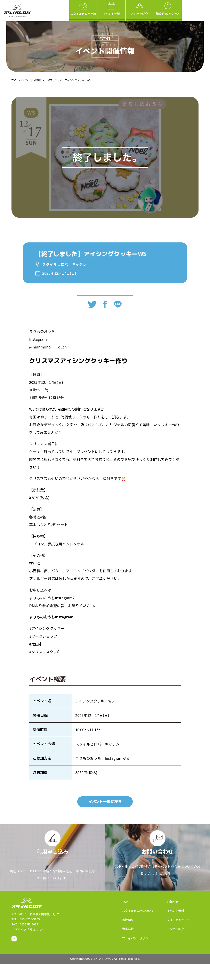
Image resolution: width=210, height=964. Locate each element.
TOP (13, 80)
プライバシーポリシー (136, 938)
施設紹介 (128, 920)
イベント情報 (175, 910)
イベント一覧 (111, 13)
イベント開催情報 (31, 80)
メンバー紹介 (139, 13)
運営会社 (128, 929)
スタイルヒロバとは (83, 13)
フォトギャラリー (178, 920)
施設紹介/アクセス (168, 13)
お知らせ (172, 901)
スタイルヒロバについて (138, 910)
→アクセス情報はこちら (28, 929)
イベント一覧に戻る (105, 801)
